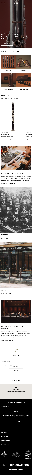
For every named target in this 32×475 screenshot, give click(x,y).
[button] (16, 428)
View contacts (6, 293)
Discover (7, 43)
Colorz (20, 470)
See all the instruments (9, 99)
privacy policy (23, 416)
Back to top (16, 380)
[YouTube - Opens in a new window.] (19, 422)
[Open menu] (1, 3)
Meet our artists (7, 340)
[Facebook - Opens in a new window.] (16, 422)
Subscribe (16, 370)
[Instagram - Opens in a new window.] (13, 422)
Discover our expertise (9, 183)
